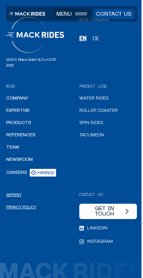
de (96, 38)
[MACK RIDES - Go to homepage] (26, 14)
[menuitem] (17, 98)
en (83, 38)
